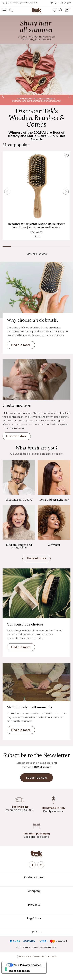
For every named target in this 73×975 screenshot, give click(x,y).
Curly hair (54, 544)
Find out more (21, 345)
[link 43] (54, 10)
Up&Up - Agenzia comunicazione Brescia (38, 956)
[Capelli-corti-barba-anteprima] (19, 477)
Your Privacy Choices (27, 965)
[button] (36, 558)
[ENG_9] (36, 60)
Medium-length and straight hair (19, 546)
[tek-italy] (36, 9)
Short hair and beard (18, 499)
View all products (36, 253)
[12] (6, 969)
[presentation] (5, 60)
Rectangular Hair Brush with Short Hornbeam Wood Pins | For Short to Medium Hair (36, 225)
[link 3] (60, 10)
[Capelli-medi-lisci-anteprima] (19, 522)
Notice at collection (17, 970)
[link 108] (40, 864)
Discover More (16, 436)
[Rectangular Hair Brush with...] (36, 186)
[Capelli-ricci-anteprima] (54, 522)
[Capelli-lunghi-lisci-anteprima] (54, 477)
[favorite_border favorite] (66, 156)
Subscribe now (36, 777)
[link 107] (32, 864)
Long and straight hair (54, 499)
